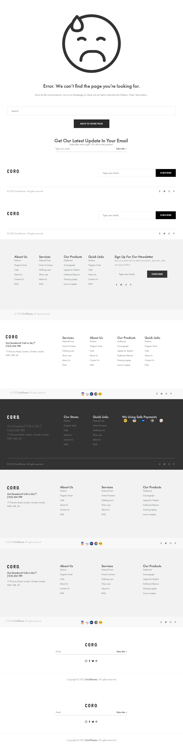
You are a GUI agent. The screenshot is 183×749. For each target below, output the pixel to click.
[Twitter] (164, 191)
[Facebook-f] (160, 191)
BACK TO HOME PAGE (91, 123)
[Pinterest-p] (174, 191)
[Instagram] (169, 191)
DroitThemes (20, 191)
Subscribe (120, 148)
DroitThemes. (27, 313)
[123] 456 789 (13, 346)
